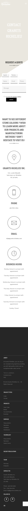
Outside (5, 398)
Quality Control (7, 443)
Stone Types (7, 407)
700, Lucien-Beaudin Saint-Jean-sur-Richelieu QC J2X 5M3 (14, 175)
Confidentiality (7, 375)
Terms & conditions (9, 373)
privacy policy (17, 96)
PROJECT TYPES (8, 392)
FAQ (5, 377)
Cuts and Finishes (8, 412)
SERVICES (6, 419)
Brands (5, 409)
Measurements (7, 423)
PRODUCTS (6, 403)
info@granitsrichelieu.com (14, 238)
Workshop (6, 463)
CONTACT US (7, 471)
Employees (6, 465)
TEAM (5, 460)
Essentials (6, 414)
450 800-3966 (14, 208)
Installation (6, 427)
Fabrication (6, 425)
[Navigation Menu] (26, 3)
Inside (5, 396)
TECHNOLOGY (7, 435)
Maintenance (7, 429)
